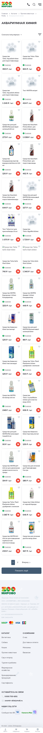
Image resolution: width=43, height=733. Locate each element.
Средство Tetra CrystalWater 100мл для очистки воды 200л (30, 399)
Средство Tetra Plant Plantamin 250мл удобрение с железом (10, 504)
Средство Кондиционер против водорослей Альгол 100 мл (11, 162)
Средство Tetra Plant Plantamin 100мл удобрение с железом (31, 363)
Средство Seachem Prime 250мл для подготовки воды (30, 127)
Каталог (14, 13)
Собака (5, 642)
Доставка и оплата (30, 642)
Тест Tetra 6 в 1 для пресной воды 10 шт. (10, 230)
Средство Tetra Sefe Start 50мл (10, 262)
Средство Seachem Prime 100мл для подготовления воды (10, 197)
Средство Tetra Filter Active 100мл (31, 57)
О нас (25, 637)
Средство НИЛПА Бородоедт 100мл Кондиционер (9, 295)
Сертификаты (7, 683)
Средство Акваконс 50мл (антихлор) (9, 328)
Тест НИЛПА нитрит (30, 90)
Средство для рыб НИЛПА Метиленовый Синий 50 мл (10, 434)
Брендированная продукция (9, 676)
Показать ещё (21, 571)
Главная (5, 13)
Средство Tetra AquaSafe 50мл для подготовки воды (10, 59)
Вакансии (26, 653)
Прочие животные (27, 13)
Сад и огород (7, 658)
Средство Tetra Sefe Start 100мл (30, 262)
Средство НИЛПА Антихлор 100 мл (8, 396)
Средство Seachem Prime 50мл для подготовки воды (30, 161)
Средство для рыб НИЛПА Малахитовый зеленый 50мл (31, 329)
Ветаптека (6, 637)
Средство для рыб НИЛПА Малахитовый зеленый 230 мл (10, 127)
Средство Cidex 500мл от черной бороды (31, 503)
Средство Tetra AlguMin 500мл (30, 230)
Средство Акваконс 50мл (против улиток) (31, 433)
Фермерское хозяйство (7, 669)
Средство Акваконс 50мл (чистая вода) (9, 362)
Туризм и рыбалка (9, 663)
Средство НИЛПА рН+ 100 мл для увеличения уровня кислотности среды (11, 469)
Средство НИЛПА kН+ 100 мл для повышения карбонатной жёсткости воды (11, 539)
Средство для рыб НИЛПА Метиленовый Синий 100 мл (31, 197)
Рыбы (4, 16)
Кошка (4, 648)
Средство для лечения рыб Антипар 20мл (31, 537)
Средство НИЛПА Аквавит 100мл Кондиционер (29, 295)
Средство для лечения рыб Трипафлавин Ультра (31, 468)
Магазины (27, 648)
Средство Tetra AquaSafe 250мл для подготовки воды (10, 93)
